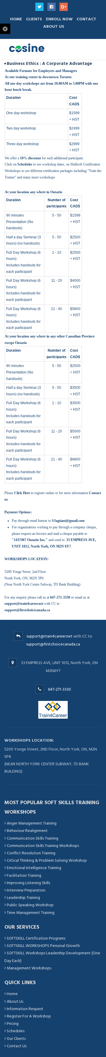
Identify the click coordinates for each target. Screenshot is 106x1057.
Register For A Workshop (29, 1016)
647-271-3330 (59, 689)
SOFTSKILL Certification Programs (36, 938)
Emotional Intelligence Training (34, 867)
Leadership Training (23, 897)
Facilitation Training (24, 875)
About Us (53, 26)
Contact (86, 19)
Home (16, 19)
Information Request (25, 1008)
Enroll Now (59, 19)
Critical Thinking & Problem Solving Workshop (47, 860)
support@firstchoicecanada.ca (53, 644)
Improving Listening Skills (28, 882)
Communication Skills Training (32, 838)
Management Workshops (29, 968)
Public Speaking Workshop (30, 905)
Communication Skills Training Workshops (43, 845)
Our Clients (16, 1038)
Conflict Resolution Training (31, 853)
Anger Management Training (32, 823)
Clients (34, 19)
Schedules (15, 1030)
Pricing (13, 1023)
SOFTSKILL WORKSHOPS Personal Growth (43, 945)
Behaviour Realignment (27, 830)
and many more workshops (36, 177)
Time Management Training (30, 912)
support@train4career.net (49, 636)
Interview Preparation (26, 890)
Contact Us (16, 1046)
